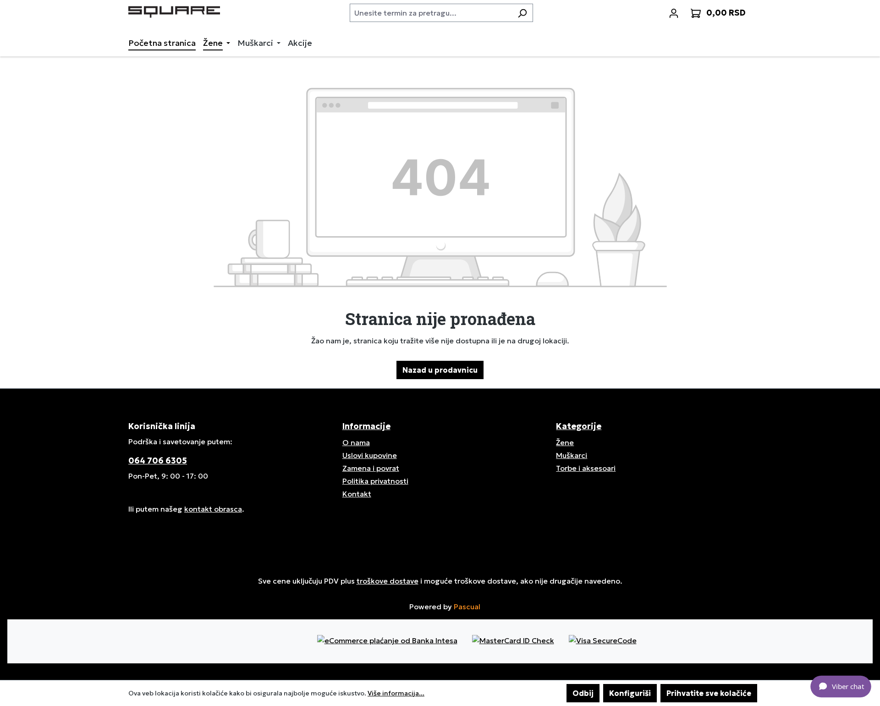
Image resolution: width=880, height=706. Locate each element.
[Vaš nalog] (674, 13)
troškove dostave (387, 580)
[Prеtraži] (522, 13)
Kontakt (356, 493)
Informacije (366, 426)
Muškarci (571, 455)
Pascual (467, 606)
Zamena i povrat (370, 468)
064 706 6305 (157, 460)
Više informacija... (396, 693)
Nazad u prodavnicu (440, 370)
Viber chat (848, 685)
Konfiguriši (630, 693)
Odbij (583, 693)
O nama (356, 442)
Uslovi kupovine (369, 455)
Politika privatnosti (375, 480)
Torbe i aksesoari (586, 468)
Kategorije (578, 426)
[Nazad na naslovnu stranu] (174, 11)
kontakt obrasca (213, 508)
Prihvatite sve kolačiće (708, 693)
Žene (565, 442)
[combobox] (431, 13)
